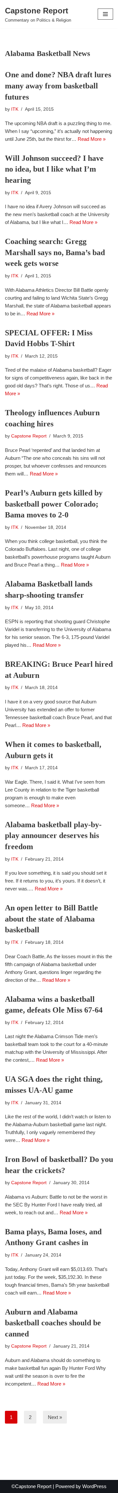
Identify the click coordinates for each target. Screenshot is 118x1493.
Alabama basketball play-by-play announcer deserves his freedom (53, 835)
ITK (14, 109)
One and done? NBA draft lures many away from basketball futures (58, 85)
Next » (55, 1417)
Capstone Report (29, 436)
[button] (105, 14)
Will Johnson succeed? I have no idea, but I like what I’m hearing (54, 169)
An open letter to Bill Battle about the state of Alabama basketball (51, 919)
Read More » (92, 139)
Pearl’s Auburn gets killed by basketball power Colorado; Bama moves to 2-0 (54, 504)
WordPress (94, 1486)
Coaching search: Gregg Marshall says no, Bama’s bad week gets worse (55, 252)
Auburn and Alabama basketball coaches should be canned (53, 1323)
